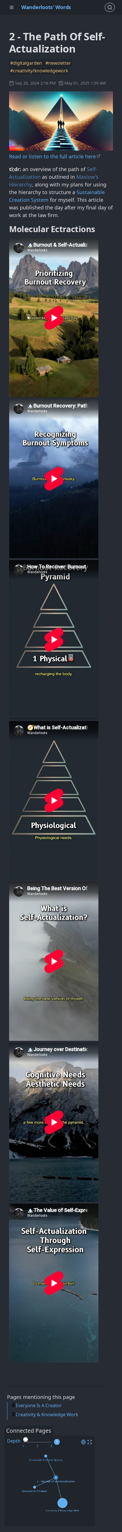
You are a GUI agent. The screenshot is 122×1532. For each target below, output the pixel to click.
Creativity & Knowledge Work (47, 1414)
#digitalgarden (26, 63)
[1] (23, 1446)
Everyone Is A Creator (39, 1405)
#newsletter (58, 63)
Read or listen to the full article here (52, 156)
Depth (13, 1441)
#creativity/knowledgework (39, 71)
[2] (37, 1446)
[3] (51, 1446)
